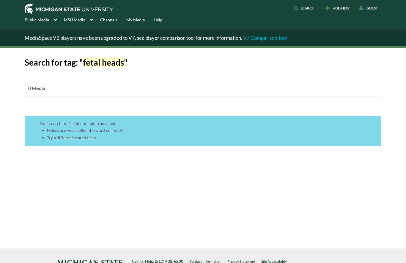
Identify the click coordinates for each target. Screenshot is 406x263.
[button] (304, 8)
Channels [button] (108, 19)
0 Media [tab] (36, 88)
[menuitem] (44, 19)
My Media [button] (135, 19)
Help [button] (158, 19)
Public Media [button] (37, 19)
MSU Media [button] (74, 19)
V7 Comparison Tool (265, 38)
